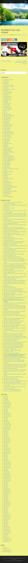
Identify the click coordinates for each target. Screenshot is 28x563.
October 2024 (7, 414)
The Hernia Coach (6, 34)
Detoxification (7, 110)
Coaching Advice (7, 96)
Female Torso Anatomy (9, 208)
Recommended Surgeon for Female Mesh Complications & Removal (13, 203)
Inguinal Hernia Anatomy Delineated (12, 323)
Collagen (6, 101)
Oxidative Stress (7, 167)
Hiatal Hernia (7, 139)
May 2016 (6, 523)
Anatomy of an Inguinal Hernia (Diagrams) (13, 227)
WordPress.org (7, 551)
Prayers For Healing (8, 171)
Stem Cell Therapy (8, 185)
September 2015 (7, 533)
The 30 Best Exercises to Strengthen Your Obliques (15, 381)
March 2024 (6, 421)
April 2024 (6, 420)
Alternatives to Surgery (9, 86)
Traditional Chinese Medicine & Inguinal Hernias (14, 266)
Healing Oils (6, 122)
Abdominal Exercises (8, 79)
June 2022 (6, 445)
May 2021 (6, 458)
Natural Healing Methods (9, 159)
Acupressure (6, 80)
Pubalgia (6, 175)
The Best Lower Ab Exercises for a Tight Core (14, 321)
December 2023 (7, 424)
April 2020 (6, 470)
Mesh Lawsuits (7, 154)
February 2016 (7, 527)
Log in (5, 547)
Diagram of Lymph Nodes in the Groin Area (13, 333)
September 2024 (7, 416)
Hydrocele (6, 142)
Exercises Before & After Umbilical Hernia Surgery (15, 336)
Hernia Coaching (7, 131)
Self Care (6, 180)
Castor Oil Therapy (8, 92)
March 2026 (6, 400)
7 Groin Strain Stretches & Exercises (12, 314)
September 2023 (7, 428)
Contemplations (7, 107)
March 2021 (6, 460)
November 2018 (7, 490)
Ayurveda (6, 87)
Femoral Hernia (7, 117)
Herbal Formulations (8, 125)
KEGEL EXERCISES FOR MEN (10, 287)
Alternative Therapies (8, 85)
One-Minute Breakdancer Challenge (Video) (13, 376)
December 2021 (7, 449)
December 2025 (7, 402)
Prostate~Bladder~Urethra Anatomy (12, 256)
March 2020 (6, 472)
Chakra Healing (7, 93)
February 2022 (7, 448)
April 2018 (6, 499)
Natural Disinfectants (8, 157)
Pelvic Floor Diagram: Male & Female (12, 358)
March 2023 (6, 437)
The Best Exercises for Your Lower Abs (12, 322)
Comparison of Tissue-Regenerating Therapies (14, 241)
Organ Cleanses (7, 163)
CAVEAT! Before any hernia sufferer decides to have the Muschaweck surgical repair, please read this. (15, 365)
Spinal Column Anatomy (9, 237)
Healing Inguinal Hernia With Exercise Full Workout (15, 280)
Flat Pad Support (7, 118)
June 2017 (6, 509)
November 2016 (7, 515)
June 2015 (6, 536)
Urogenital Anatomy (8, 286)
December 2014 (7, 539)
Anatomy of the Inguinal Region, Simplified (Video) (15, 291)
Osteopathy (6, 166)
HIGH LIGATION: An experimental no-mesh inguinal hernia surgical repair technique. (15, 222)
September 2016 (7, 518)
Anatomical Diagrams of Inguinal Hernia (13, 298)
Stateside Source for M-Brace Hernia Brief (13, 343)
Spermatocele (7, 184)
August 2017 (6, 506)
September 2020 (7, 467)
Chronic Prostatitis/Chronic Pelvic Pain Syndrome (14, 311)
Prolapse (6, 173)
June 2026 (6, 396)
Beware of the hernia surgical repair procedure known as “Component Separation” (14, 319)
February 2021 (7, 462)
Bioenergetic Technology (9, 89)
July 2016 (6, 520)
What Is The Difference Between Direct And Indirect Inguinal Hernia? (13, 271)
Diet (5, 111)
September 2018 (7, 492)
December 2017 (7, 502)
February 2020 (7, 473)
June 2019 (6, 484)
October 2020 (7, 466)
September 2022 (7, 441)
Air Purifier (6, 83)
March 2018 (6, 501)
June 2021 (6, 456)
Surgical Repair (7, 189)
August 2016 (6, 519)
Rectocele (6, 177)
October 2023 (7, 427)
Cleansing (6, 94)
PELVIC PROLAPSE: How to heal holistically (13, 289)
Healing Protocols (8, 124)
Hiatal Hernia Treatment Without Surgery (13, 335)
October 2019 (7, 479)
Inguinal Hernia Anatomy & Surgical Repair (13, 294)
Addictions (6, 82)
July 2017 (6, 508)
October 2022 (7, 439)
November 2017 (7, 504)
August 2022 (6, 442)
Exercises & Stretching (21, 34)
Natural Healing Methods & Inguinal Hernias (14, 265)
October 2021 (7, 451)
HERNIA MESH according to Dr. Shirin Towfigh (14, 360)
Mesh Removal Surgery (9, 156)
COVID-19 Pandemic (8, 108)
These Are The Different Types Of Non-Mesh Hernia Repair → (21, 62)
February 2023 (7, 438)
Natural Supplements (8, 160)
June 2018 (6, 497)
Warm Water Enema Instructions (11, 326)
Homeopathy (7, 140)
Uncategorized (7, 193)
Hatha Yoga (6, 121)
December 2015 (7, 530)
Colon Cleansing (7, 103)
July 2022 (6, 444)
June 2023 (6, 432)
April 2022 (6, 446)
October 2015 (7, 532)
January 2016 (6, 529)
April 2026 (6, 399)
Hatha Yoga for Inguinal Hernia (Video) (12, 382)
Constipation (7, 106)
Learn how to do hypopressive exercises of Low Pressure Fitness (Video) (14, 387)
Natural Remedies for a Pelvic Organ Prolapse (14, 282)
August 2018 (6, 494)
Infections (6, 145)
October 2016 (7, 516)
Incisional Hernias (7, 143)
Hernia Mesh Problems (9, 132)
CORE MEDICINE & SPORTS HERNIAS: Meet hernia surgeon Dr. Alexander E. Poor (15, 229)
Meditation (6, 153)
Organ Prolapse (7, 164)
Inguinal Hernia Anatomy (9, 296)
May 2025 (6, 412)
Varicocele (6, 195)
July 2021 (6, 455)
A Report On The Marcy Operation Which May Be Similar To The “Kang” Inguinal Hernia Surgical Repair (15, 261)
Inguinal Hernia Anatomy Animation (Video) (13, 346)
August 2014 (6, 541)
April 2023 (6, 435)
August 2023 (6, 430)
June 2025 (6, 410)
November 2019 (7, 477)
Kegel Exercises (7, 149)
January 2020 (6, 474)
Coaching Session (8, 99)
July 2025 (6, 409)
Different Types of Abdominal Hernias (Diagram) (15, 357)
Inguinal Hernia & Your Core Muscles (12, 233)
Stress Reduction (7, 188)
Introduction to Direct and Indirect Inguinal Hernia (15, 297)
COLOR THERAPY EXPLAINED (10, 340)
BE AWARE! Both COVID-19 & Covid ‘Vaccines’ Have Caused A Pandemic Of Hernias (15, 303)
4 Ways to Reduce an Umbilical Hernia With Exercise (15, 337)
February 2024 (7, 423)
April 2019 (6, 487)
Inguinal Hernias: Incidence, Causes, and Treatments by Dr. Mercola (13, 278)
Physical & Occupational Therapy (11, 168)
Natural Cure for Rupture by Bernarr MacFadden (14, 325)
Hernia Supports (7, 136)
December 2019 (7, 476)
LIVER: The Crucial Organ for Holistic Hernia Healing (15, 263)
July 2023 (6, 431)
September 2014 (7, 540)
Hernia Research (7, 135)
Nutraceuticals (7, 161)
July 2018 (6, 495)
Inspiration (6, 146)
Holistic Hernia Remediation (14, 9)
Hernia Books (7, 129)
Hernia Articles (7, 128)
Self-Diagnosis (7, 181)
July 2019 (6, 483)
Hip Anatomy (7, 209)
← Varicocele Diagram (6, 61)
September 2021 (7, 452)
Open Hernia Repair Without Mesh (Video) (13, 347)
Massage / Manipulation (9, 152)
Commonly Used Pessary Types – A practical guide (15, 276)
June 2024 (6, 417)
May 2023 (6, 434)
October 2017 (7, 505)
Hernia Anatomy (7, 126)
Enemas (5, 113)
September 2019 (7, 480)
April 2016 (6, 525)
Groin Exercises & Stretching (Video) (12, 312)
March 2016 (6, 526)
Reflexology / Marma (8, 178)
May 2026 (6, 398)
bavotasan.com (20, 560)
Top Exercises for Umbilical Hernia (11, 339)
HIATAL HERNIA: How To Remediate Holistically (14, 307)
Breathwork (6, 90)
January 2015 (6, 537)
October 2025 (7, 405)
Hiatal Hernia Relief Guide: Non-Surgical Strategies (15, 215)
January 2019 (6, 488)
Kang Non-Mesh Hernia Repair (10, 368)
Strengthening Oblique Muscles (11, 187)
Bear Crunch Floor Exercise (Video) (11, 379)
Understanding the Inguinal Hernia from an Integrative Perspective (13, 239)
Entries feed (6, 548)
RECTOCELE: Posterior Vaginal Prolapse (13, 290)
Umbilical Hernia (7, 192)
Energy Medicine (7, 114)
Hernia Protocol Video (9, 133)
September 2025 (7, 406)
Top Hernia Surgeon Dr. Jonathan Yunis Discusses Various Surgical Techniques (15, 249)
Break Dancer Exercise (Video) (10, 378)
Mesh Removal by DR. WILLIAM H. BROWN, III (14, 367)
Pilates (5, 170)
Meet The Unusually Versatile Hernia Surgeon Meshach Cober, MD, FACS (14, 254)
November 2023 (7, 425)
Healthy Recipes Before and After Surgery (13, 243)
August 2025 (6, 407)
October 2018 (7, 491)
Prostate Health (7, 174)
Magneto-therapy (8, 150)
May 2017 (6, 511)
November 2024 (7, 413)
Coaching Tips (7, 100)
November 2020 (7, 465)
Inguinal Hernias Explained (9, 293)
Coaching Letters (7, 97)
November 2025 (7, 403)
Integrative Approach (8, 147)
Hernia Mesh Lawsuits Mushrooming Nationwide (15, 305)
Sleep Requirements (8, 182)
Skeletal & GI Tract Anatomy (10, 244)
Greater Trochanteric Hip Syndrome (12, 389)
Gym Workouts (7, 120)
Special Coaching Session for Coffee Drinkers (14, 258)
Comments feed (7, 550)
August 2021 (6, 453)
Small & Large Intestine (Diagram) (11, 353)
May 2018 (6, 498)
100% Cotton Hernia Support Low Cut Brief (13, 344)
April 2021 (6, 459)
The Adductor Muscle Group (10, 349)
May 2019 (6, 486)
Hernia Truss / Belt (8, 138)
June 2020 (6, 469)
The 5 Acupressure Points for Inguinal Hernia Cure (15, 342)
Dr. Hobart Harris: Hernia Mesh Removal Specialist (15, 231)
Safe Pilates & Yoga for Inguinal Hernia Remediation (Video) (12, 351)
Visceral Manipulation (8, 196)
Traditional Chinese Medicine (10, 191)
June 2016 (6, 522)
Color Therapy (7, 104)
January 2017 (6, 513)
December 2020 (7, 463)
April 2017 (6, 512)
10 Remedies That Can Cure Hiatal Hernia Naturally (15, 213)
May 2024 (6, 419)
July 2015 (6, 534)
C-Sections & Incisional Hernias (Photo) (12, 390)
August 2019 (6, 481)
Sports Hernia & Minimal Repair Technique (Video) (15, 369)
